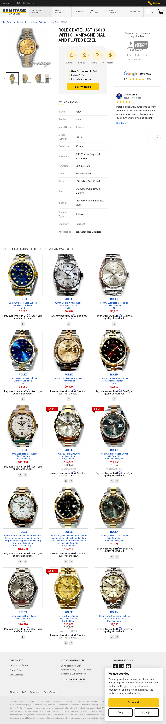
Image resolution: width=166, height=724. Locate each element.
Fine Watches (93, 12)
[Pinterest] (128, 666)
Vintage (79, 12)
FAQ (18, 3)
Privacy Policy (16, 670)
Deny (120, 712)
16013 (53, 22)
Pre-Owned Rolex (37, 12)
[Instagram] (121, 666)
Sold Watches (50, 692)
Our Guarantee (16, 675)
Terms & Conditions (19, 665)
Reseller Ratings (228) (137, 55)
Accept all (133, 702)
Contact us (28, 3)
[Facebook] (115, 666)
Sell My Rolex (59, 12)
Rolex (27, 22)
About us (7, 3)
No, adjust (147, 712)
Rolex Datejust (40, 22)
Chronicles (134, 12)
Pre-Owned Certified (12, 22)
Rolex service (112, 12)
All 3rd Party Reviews (137, 60)
